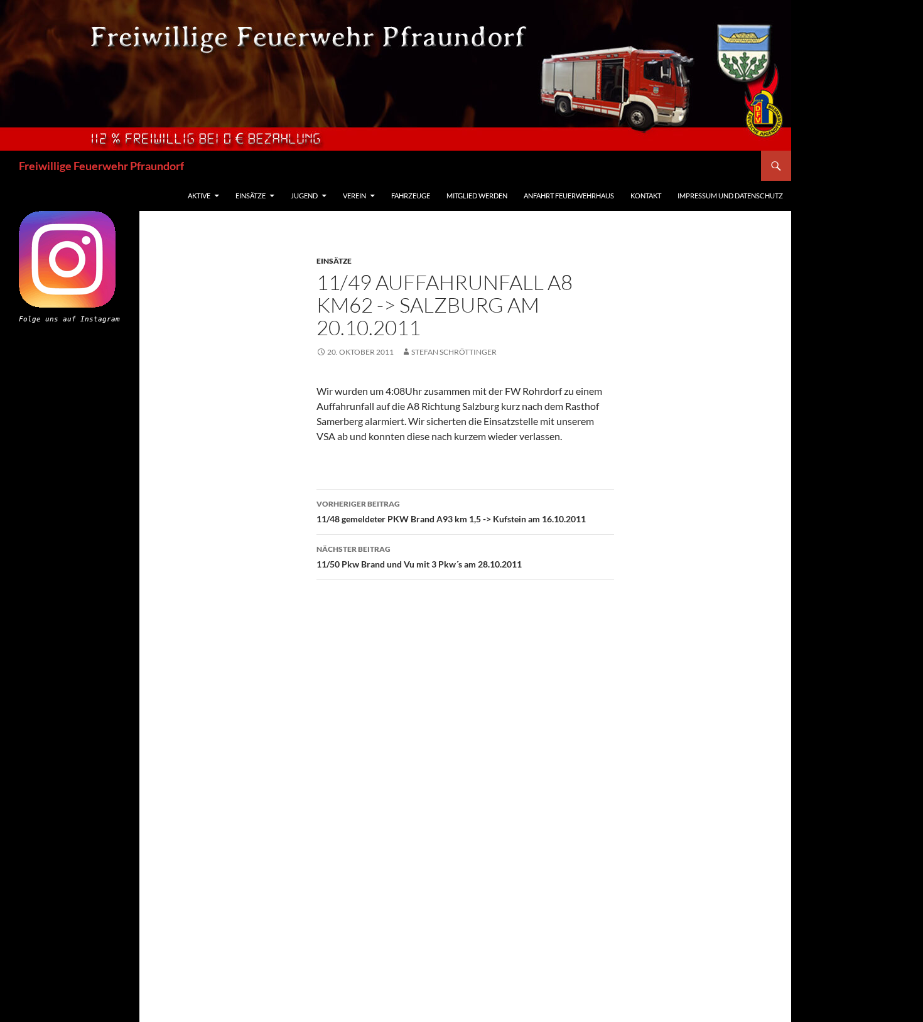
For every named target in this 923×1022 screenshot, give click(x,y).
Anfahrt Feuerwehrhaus (569, 195)
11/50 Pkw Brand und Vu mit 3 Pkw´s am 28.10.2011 (419, 556)
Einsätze (250, 195)
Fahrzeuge (410, 195)
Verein (354, 195)
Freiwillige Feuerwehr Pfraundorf (101, 166)
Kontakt (645, 195)
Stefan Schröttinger (454, 352)
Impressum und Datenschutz (730, 195)
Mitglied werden (476, 195)
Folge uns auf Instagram (69, 319)
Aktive (199, 195)
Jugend (304, 195)
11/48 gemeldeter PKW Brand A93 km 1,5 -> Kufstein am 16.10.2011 (451, 511)
